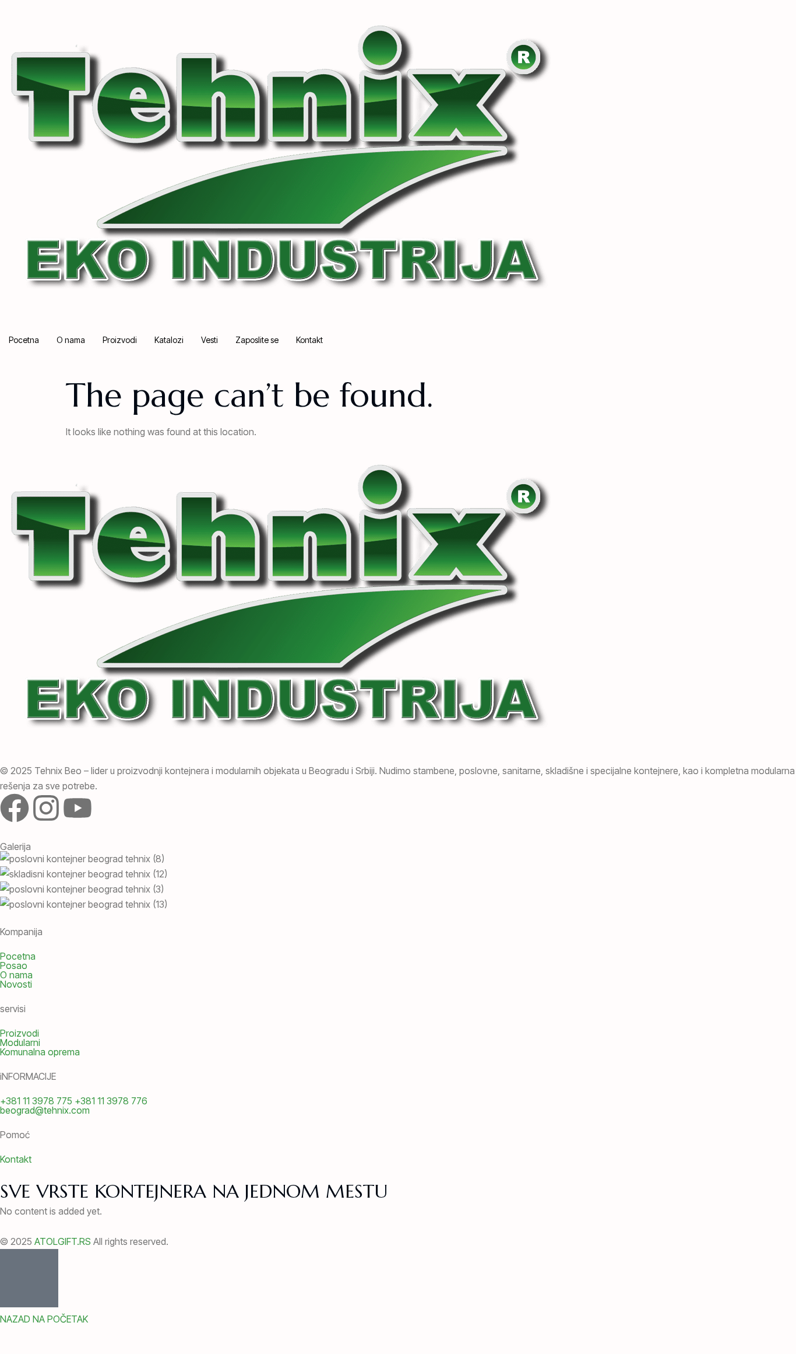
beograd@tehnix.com (45, 1110)
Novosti (16, 984)
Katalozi (169, 340)
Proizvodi (120, 340)
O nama (71, 340)
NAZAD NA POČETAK (44, 1319)
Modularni (20, 1042)
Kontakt (309, 340)
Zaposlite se (257, 340)
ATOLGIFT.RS (62, 1241)
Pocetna (24, 340)
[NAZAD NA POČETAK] (29, 1278)
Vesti (209, 340)
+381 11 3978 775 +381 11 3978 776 (73, 1101)
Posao (13, 965)
